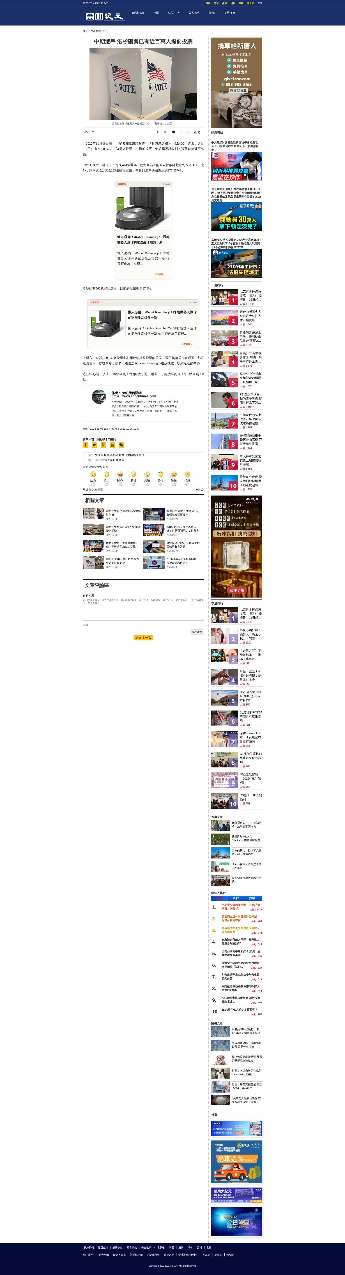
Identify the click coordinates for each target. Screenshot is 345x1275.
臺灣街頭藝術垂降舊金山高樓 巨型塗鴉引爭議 (251, 440)
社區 (156, 12)
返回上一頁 (143, 637)
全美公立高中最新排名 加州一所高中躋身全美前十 (251, 357)
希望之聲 (169, 1254)
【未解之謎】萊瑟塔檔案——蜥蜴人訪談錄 (250, 655)
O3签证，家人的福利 (251, 797)
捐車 (224, 3)
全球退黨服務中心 (188, 1254)
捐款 (233, 3)
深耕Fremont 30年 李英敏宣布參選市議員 (250, 737)
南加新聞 (96, 30)
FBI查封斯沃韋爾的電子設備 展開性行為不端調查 (251, 399)
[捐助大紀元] (236, 1201)
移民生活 (174, 12)
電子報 (250, 3)
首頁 (85, 30)
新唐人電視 (119, 1254)
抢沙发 (199, 489)
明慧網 (206, 1254)
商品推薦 (229, 12)
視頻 (212, 12)
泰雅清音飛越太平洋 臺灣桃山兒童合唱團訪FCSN (250, 337)
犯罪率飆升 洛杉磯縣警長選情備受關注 (119, 455)
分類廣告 (194, 12)
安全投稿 (146, 1247)
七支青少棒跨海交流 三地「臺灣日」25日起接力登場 (251, 296)
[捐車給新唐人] (236, 127)
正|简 (197, 132)
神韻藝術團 (136, 1254)
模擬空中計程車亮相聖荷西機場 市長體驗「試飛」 (250, 378)
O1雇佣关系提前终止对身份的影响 (251, 758)
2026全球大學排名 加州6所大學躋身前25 (250, 696)
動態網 (218, 1254)
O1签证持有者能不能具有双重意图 (251, 717)
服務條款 (117, 1247)
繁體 (260, 3)
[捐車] (236, 1182)
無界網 (230, 1254)
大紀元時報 (153, 1254)
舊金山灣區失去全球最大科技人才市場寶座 (250, 316)
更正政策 (103, 1247)
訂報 (216, 3)
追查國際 (104, 1254)
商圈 (241, 3)
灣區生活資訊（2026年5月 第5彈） (250, 779)
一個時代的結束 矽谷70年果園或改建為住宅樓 (250, 419)
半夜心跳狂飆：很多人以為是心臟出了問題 (250, 634)
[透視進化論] (236, 596)
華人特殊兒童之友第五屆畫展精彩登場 (250, 460)
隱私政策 (132, 1247)
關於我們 (89, 1247)
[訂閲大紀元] (236, 1135)
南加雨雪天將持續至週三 (111, 460)
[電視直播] (236, 1235)
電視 (208, 3)
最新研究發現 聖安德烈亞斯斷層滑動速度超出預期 (251, 481)
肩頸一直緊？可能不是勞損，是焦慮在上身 (250, 675)
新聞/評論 (138, 12)
